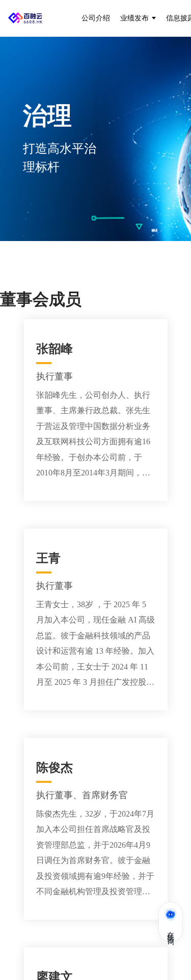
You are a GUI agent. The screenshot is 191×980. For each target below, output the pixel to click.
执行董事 (54, 376)
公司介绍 (95, 17)
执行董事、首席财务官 (82, 795)
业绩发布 (134, 17)
